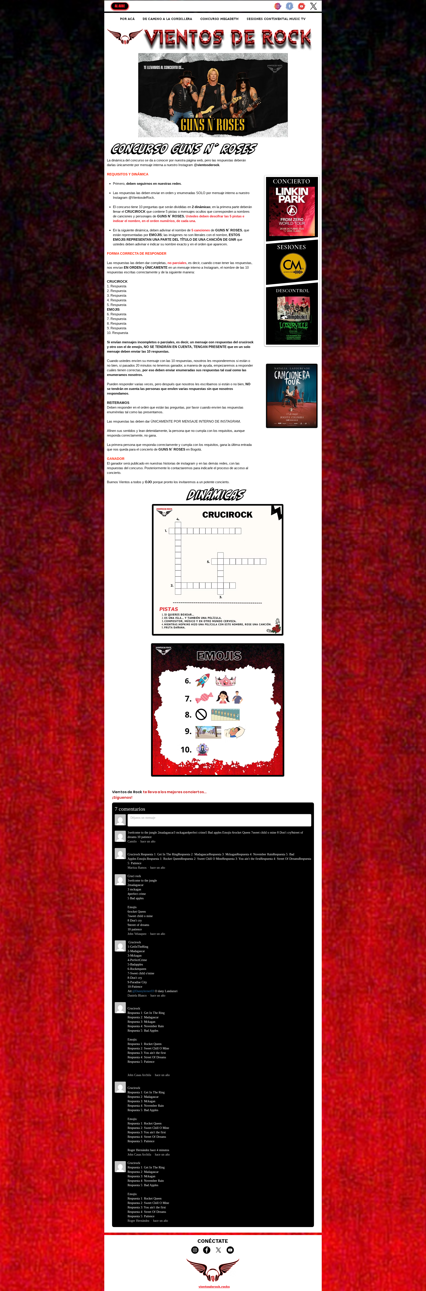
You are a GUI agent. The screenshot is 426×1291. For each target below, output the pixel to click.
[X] (313, 6)
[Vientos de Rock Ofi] (289, 6)
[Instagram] (195, 1250)
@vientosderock (206, 165)
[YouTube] (230, 1250)
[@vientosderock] (277, 6)
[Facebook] (206, 1250)
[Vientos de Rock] (301, 6)
